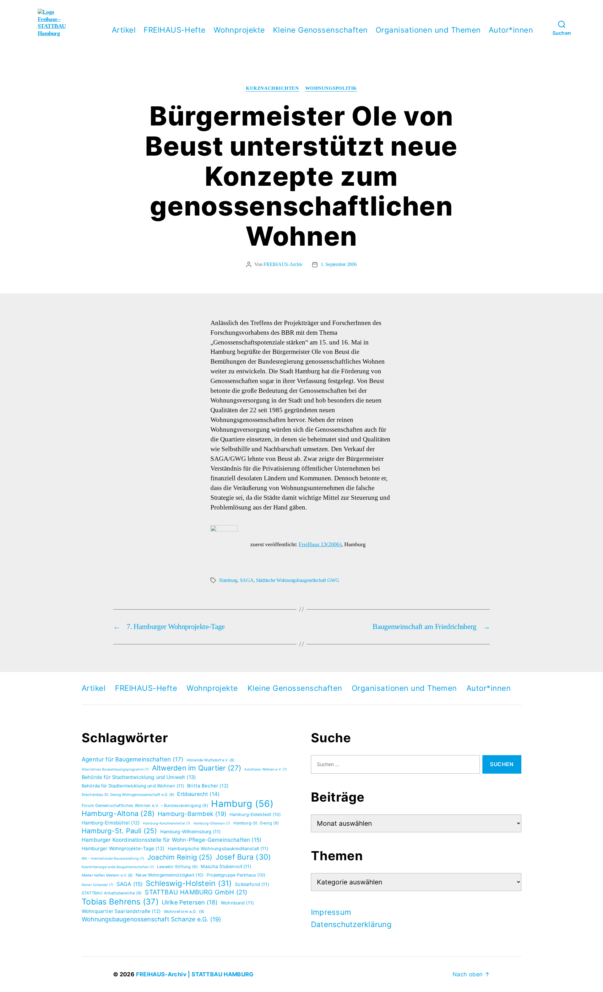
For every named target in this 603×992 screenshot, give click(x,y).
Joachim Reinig (179, 857)
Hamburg (228, 580)
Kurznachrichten (272, 88)
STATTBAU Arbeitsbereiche (112, 893)
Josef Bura (243, 856)
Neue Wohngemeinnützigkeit (170, 874)
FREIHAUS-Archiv (283, 264)
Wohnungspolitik (331, 88)
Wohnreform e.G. (184, 911)
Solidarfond (252, 884)
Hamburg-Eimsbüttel (111, 823)
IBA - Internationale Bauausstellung (113, 858)
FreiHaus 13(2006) (320, 544)
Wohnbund (237, 903)
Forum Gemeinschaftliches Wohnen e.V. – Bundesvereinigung (145, 805)
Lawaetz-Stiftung (177, 866)
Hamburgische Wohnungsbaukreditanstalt (218, 848)
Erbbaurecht (198, 794)
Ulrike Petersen (190, 902)
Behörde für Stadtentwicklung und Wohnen (133, 786)
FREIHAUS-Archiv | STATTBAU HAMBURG (195, 974)
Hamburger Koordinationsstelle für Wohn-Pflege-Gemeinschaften (171, 839)
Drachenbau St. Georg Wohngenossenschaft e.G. (128, 794)
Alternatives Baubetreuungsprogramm (115, 769)
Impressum (331, 912)
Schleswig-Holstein (189, 883)
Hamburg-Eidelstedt (255, 814)
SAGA (247, 580)
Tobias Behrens (120, 901)
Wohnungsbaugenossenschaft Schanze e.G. (151, 919)
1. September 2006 (338, 264)
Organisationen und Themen (428, 30)
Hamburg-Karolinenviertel (166, 823)
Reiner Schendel (97, 885)
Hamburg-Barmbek (192, 814)
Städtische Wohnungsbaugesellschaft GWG (297, 580)
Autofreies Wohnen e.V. (265, 769)
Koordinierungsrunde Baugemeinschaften (118, 867)
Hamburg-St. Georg (256, 823)
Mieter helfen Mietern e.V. (107, 875)
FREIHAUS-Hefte (175, 30)
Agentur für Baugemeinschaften (132, 759)
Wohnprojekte (239, 30)
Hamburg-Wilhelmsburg (190, 832)
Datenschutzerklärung (351, 924)
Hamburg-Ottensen (211, 823)
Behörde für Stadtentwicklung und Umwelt (139, 777)
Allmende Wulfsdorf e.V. (210, 760)
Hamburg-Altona (118, 813)
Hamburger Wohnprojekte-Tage (123, 848)
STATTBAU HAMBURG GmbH (196, 892)
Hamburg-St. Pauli (119, 831)
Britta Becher (208, 786)
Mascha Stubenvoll (226, 866)
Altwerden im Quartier (197, 768)
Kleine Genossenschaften (320, 30)
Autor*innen (511, 30)
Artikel (124, 30)
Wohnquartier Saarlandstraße (121, 911)
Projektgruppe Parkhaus (236, 874)
